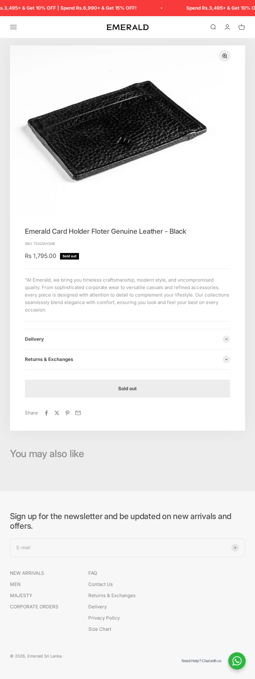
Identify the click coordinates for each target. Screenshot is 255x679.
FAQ (92, 573)
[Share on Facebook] (46, 413)
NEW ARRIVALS (27, 573)
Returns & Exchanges (112, 595)
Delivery (97, 607)
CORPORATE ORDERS (34, 607)
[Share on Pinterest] (67, 413)
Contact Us (100, 584)
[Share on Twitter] (57, 413)
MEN (15, 584)
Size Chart (99, 629)
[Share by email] (78, 413)
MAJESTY (21, 595)
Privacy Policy (104, 618)
